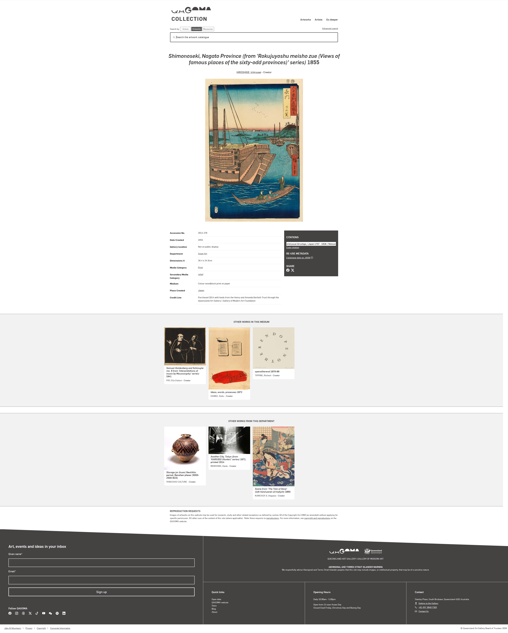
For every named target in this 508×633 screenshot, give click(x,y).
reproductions (272, 518)
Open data (216, 599)
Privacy (29, 628)
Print (200, 267)
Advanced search (330, 28)
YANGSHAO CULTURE (176, 481)
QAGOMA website (220, 602)
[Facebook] (287, 270)
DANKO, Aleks (217, 396)
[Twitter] (292, 270)
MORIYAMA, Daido (219, 466)
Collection (189, 18)
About (214, 612)
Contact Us (424, 611)
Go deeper (332, 19)
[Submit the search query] (172, 37)
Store (214, 605)
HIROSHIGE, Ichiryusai (249, 72)
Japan (201, 290)
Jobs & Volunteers (12, 628)
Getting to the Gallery (428, 603)
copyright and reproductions (317, 518)
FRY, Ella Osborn (174, 380)
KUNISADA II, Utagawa (265, 495)
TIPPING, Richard (263, 375)
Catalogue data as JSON (298, 257)
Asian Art (202, 253)
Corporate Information (60, 628)
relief (200, 274)
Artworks (305, 19)
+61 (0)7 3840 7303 (428, 607)
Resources (208, 29)
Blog (214, 608)
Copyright (41, 628)
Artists (318, 19)
